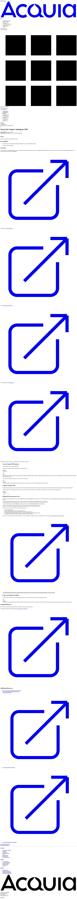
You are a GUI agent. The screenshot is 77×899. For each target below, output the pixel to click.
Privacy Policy (5, 856)
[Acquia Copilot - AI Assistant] (1, 29)
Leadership (5, 852)
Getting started (5, 111)
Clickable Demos (6, 861)
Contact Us (2, 897)
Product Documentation (7, 872)
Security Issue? (5, 855)
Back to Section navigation (5, 844)
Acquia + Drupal (6, 863)
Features (4, 118)
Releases (4, 113)
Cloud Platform (4, 109)
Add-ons (4, 120)
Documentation (5, 112)
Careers (4, 865)
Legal (4, 854)
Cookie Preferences (6, 857)
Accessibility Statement (7, 850)
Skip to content (3, 0)
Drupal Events (5, 864)
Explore (1, 859)
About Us (4, 851)
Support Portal (5, 870)
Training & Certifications (7, 873)
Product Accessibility (6, 871)
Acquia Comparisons (6, 862)
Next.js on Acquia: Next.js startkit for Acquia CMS (12, 690)
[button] (5, 471)
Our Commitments (6, 853)
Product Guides (5, 21)
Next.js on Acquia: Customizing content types (11, 691)
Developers (5, 115)
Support (4, 26)
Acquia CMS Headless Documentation (10, 842)
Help (3, 123)
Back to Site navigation (4, 845)
